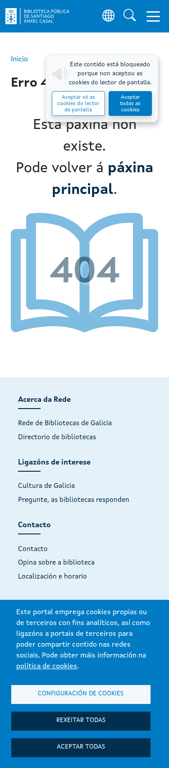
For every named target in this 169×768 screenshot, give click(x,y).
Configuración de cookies (80, 694)
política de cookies (46, 666)
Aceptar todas (81, 747)
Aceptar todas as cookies (130, 104)
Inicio (19, 59)
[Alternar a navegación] (153, 16)
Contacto (33, 549)
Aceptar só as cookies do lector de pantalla (78, 104)
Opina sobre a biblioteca (56, 562)
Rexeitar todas (80, 720)
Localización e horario (52, 576)
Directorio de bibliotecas (57, 437)
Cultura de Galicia (46, 486)
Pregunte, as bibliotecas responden (73, 500)
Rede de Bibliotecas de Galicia (65, 423)
